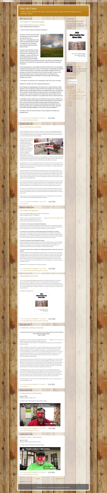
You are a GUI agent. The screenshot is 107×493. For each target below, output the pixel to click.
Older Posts (59, 478)
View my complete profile (72, 74)
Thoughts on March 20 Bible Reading (30, 393)
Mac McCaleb (78, 66)
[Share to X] (51, 118)
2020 (69, 88)
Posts (69, 80)
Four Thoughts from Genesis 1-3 (29, 210)
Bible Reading (29, 120)
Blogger (68, 487)
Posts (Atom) (29, 481)
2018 (69, 101)
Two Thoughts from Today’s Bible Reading (32, 22)
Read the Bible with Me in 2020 (29, 276)
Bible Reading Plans (37, 270)
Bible (24, 120)
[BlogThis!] (50, 118)
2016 (69, 103)
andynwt (58, 487)
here (38, 24)
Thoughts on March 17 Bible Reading (30, 437)
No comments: (42, 118)
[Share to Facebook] (52, 118)
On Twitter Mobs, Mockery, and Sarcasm (31, 328)
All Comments (71, 82)
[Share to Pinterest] (54, 118)
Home (38, 478)
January (71, 90)
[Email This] (48, 118)
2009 (69, 105)
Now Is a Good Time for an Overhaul (30, 127)
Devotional (35, 120)
